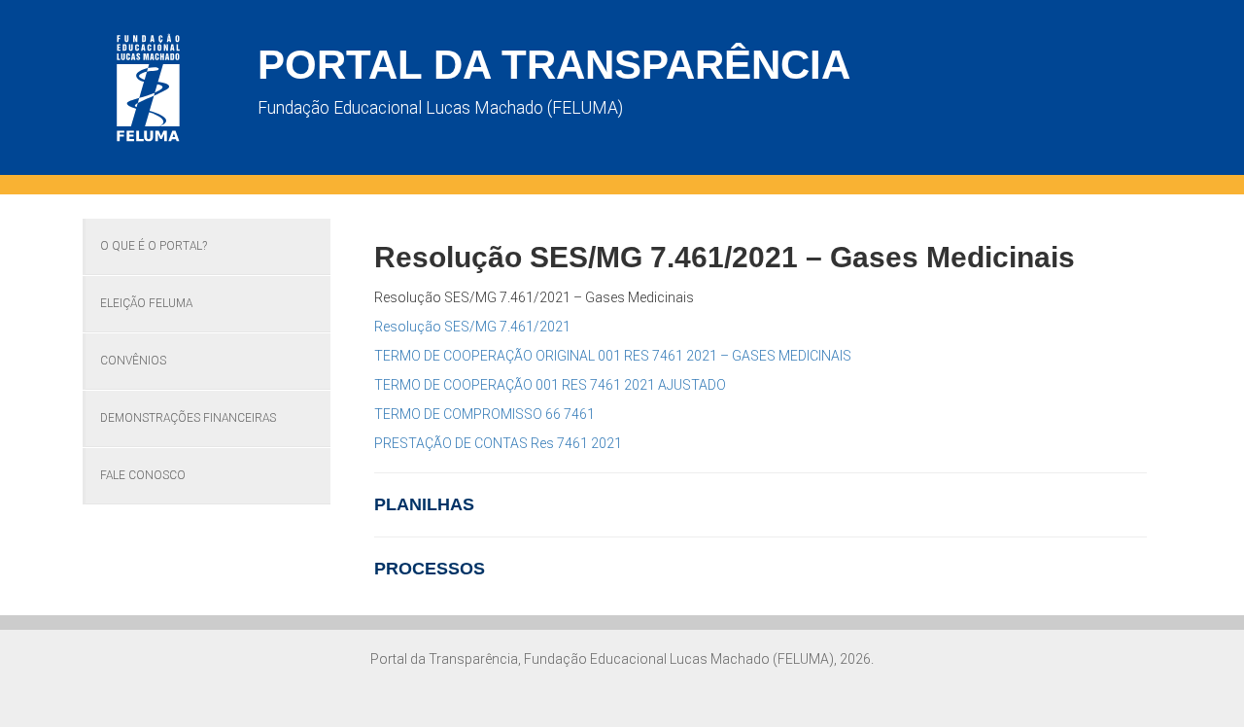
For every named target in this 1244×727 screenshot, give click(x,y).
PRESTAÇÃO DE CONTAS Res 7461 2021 (498, 443)
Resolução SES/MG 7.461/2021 (472, 326)
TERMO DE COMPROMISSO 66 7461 (484, 414)
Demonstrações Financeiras (188, 418)
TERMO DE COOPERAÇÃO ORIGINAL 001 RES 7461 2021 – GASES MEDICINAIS (612, 356)
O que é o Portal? (153, 246)
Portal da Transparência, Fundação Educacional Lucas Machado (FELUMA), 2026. (622, 659)
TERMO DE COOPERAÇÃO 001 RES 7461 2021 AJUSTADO (550, 385)
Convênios (133, 360)
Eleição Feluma (146, 303)
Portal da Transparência (554, 64)
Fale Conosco (143, 475)
